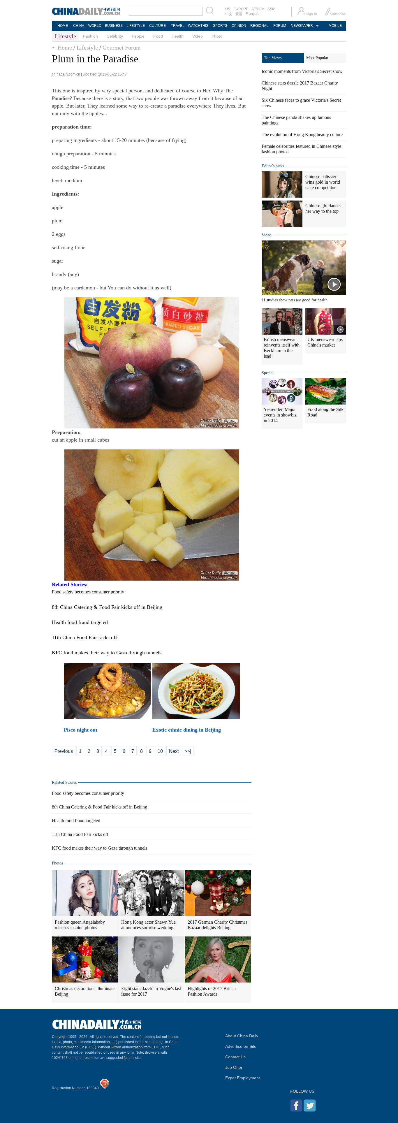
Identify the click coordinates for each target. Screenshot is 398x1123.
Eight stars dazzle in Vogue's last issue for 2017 (151, 991)
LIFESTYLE (135, 26)
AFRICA (257, 9)
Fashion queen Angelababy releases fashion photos (80, 925)
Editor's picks (273, 166)
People (138, 36)
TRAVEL (177, 26)
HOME (62, 26)
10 (160, 751)
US (227, 9)
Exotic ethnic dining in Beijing (186, 730)
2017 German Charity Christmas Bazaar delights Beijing (217, 925)
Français (252, 14)
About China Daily (241, 1036)
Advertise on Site (240, 1046)
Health (178, 36)
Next (174, 751)
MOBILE (335, 26)
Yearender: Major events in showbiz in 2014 (280, 415)
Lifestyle (87, 47)
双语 (238, 14)
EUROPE (240, 9)
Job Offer (233, 1067)
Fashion (90, 36)
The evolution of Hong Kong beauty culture (302, 134)
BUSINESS (114, 26)
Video (197, 36)
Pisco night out (80, 730)
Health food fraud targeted (76, 820)
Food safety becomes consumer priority (88, 793)
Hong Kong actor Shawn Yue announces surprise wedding (148, 925)
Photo (217, 36)
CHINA (78, 26)
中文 (228, 14)
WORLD (94, 26)
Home (65, 47)
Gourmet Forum (122, 47)
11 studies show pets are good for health (294, 300)
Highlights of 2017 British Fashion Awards (212, 991)
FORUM (279, 26)
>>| (188, 751)
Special (268, 373)
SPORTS (220, 26)
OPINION (239, 26)
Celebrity (115, 36)
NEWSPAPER (301, 26)
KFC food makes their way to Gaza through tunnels (99, 848)
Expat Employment (242, 1077)
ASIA (271, 9)
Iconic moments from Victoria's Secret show (302, 71)
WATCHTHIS (198, 26)
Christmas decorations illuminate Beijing (85, 991)
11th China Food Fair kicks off (80, 834)
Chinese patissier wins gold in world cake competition (322, 182)
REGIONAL (259, 26)
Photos (57, 863)
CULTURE (157, 26)
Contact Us (235, 1057)
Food (158, 36)
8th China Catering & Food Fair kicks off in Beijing (99, 806)
